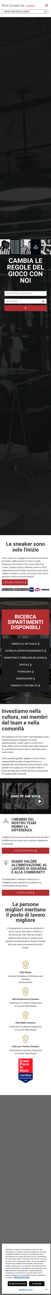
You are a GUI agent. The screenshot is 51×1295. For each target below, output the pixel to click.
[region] (26, 1269)
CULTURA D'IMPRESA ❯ (25, 850)
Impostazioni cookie (25, 1290)
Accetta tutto (36, 1284)
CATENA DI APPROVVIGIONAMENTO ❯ (25, 650)
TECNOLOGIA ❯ (25, 671)
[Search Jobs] (45, 12)
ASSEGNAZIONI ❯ (25, 678)
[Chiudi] (46, 1289)
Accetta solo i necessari (17, 1284)
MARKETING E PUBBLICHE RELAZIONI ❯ (25, 657)
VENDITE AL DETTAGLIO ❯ (25, 643)
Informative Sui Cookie (21, 1277)
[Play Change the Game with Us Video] (39, 801)
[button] (25, 796)
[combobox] (25, 293)
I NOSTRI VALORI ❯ (25, 892)
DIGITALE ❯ (25, 664)
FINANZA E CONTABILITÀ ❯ (25, 685)
